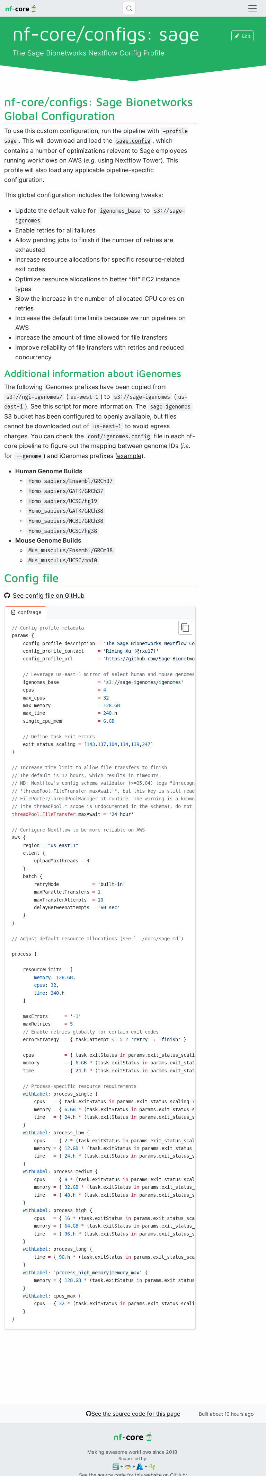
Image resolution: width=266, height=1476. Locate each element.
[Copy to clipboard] (185, 628)
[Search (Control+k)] (129, 8)
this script (57, 406)
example (129, 455)
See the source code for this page (135, 1413)
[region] (99, 973)
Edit (246, 36)
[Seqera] (116, 1466)
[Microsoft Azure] (139, 1466)
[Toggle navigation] (252, 8)
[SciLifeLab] (152, 1466)
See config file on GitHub (49, 595)
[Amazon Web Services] (127, 1466)
